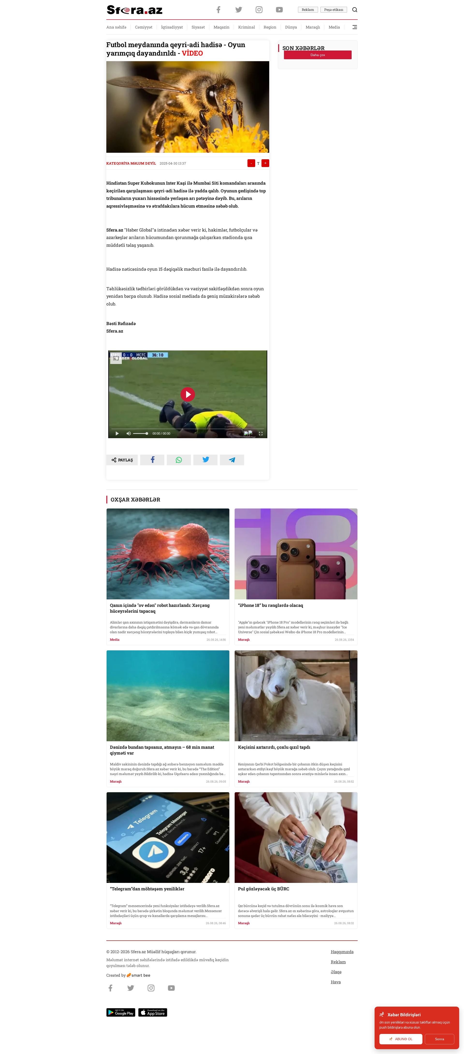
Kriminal (246, 26)
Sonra (439, 1039)
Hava (336, 982)
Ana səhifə (116, 26)
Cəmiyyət (143, 26)
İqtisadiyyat (172, 26)
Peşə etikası (333, 9)
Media (334, 26)
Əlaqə (336, 971)
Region (270, 26)
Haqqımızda (342, 951)
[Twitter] (239, 10)
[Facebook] (218, 10)
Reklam (308, 9)
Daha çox (318, 55)
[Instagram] (259, 10)
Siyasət (198, 26)
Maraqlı (313, 26)
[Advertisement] (317, 85)
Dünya (291, 26)
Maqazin (222, 26)
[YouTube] (279, 10)
